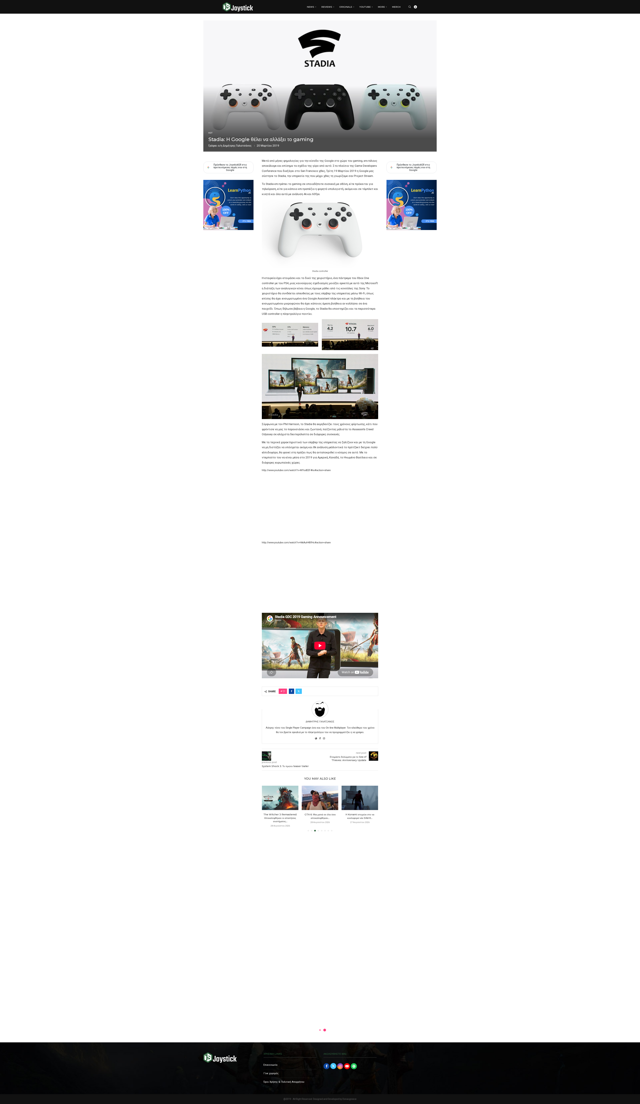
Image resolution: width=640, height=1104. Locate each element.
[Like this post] (284, 691)
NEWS (310, 6)
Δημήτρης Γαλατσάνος (237, 145)
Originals (345, 6)
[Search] (409, 6)
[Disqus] (320, 878)
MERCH (396, 6)
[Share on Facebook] (291, 691)
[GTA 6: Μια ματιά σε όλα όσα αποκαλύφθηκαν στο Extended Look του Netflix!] (280, 798)
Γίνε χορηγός (271, 1069)
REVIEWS (326, 6)
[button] (266, 807)
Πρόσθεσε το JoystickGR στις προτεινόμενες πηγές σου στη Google (413, 167)
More (381, 6)
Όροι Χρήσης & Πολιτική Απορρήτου (284, 1078)
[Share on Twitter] (299, 691)
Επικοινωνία (270, 1061)
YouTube (365, 6)
